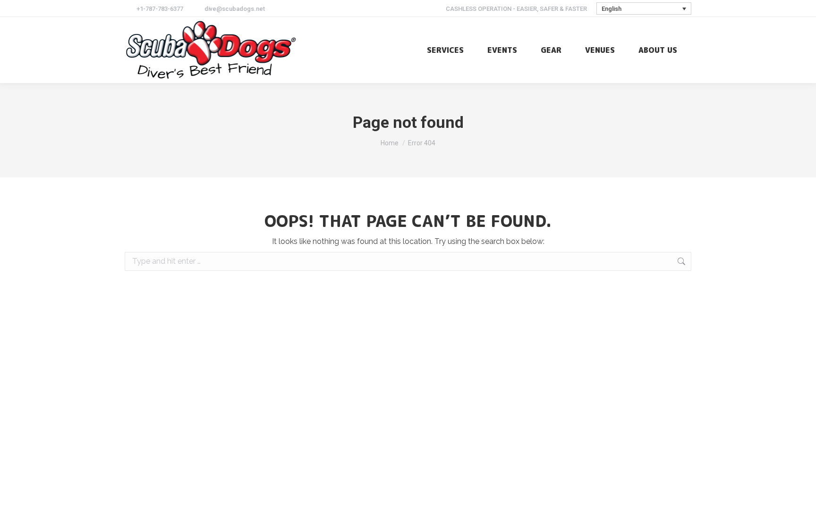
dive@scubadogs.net (234, 8)
